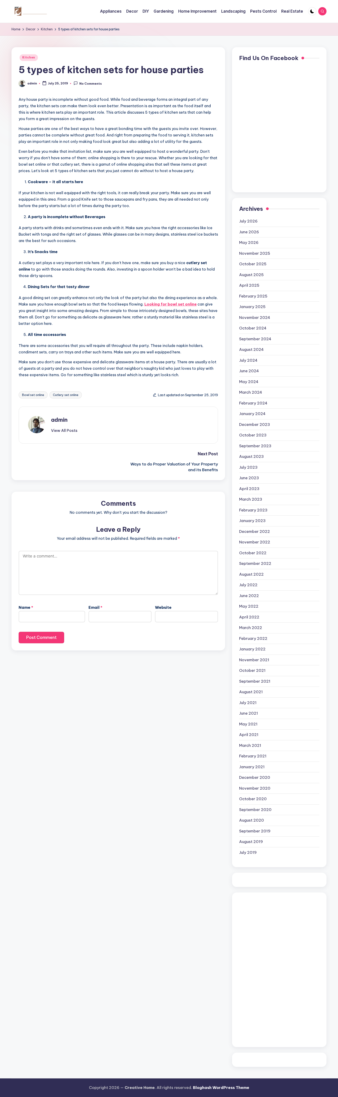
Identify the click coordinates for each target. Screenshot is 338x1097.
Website (163, 607)
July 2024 (248, 360)
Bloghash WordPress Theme (221, 1087)
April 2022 (249, 617)
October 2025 (252, 263)
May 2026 (248, 242)
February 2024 (253, 403)
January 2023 (252, 520)
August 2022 (251, 574)
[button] (64, 430)
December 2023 (254, 424)
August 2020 (251, 820)
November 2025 (254, 253)
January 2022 (252, 649)
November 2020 (254, 788)
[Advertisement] (257, 969)
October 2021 (252, 670)
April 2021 (248, 734)
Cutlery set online (65, 395)
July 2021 (248, 702)
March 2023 (250, 499)
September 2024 (255, 338)
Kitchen (28, 57)
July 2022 (248, 584)
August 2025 (251, 274)
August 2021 (251, 691)
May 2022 (248, 606)
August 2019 (251, 841)
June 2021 (248, 713)
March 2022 (250, 627)
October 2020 (253, 798)
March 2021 (250, 745)
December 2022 (254, 531)
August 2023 (251, 456)
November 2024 (254, 317)
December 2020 (254, 777)
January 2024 (252, 413)
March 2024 (250, 392)
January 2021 (252, 766)
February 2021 (252, 756)
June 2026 (249, 231)
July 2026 (248, 221)
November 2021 (254, 659)
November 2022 (254, 542)
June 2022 (249, 595)
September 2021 (254, 681)
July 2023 (248, 467)
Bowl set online (33, 395)
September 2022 (255, 563)
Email (95, 607)
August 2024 (251, 349)
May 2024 (248, 381)
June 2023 (249, 477)
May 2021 (248, 724)
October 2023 (252, 435)
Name (26, 607)
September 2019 (254, 831)
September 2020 (255, 809)
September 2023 (255, 445)
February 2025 (253, 296)
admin (59, 419)
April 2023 (249, 488)
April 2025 (249, 285)
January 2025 (252, 306)
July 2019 (248, 852)
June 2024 (249, 370)
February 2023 (253, 510)
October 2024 (252, 328)
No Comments (90, 84)
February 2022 (253, 638)
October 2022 (252, 552)
